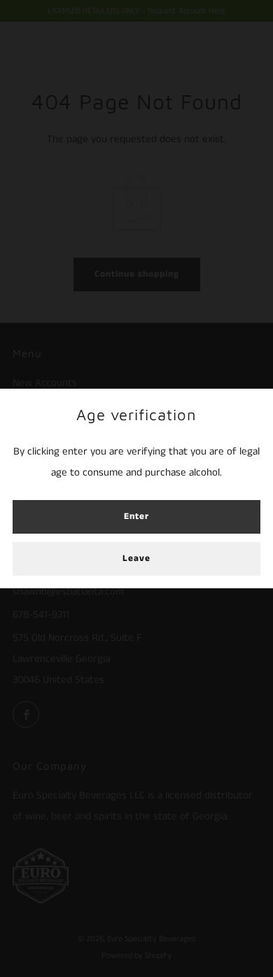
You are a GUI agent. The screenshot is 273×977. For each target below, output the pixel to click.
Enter (136, 516)
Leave (136, 558)
